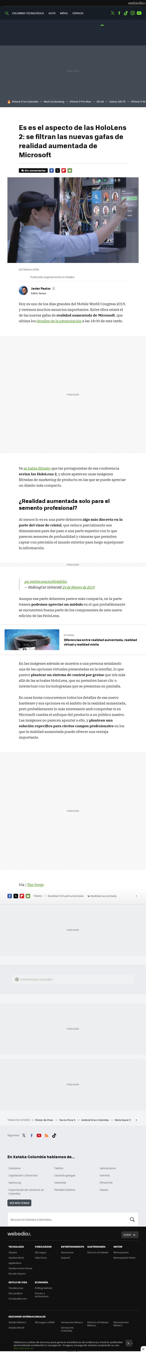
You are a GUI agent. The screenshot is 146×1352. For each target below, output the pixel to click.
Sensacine (67, 1252)
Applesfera (15, 1263)
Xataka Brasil (16, 1327)
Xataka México (17, 1322)
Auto (52, 13)
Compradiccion (18, 1298)
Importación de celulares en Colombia (26, 1191)
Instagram (132, 13)
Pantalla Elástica (64, 1190)
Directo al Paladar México (98, 1323)
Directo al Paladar (98, 1252)
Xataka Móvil (16, 1257)
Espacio (78, 13)
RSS (47, 1135)
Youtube (139, 13)
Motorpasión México (121, 1323)
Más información (24, 1348)
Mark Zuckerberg (54, 101)
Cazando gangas (64, 1175)
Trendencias (16, 1288)
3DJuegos (40, 1252)
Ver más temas (19, 1203)
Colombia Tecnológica (28, 13)
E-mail (69, 170)
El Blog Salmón (43, 1288)
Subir (127, 1234)
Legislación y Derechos (23, 1175)
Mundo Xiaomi (17, 1273)
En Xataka (69, 635)
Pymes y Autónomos (41, 1294)
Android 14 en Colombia (95, 1120)
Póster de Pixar (44, 1120)
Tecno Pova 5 (67, 1120)
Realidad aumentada (103, 896)
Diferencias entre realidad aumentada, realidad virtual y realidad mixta (100, 642)
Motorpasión (121, 1252)
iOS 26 (100, 101)
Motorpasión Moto (124, 1257)
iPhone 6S (106, 1182)
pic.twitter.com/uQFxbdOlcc (46, 581)
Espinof (65, 1257)
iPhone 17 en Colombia (25, 101)
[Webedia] (137, 3)
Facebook (119, 13)
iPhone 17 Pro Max (80, 101)
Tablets (58, 1168)
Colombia (60, 1182)
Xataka (13, 1252)
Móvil (64, 13)
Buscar (132, 1219)
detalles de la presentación (59, 321)
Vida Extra (41, 1257)
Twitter (112, 13)
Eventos (105, 1175)
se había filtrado (37, 468)
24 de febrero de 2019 (79, 587)
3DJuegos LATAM (45, 1322)
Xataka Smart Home (20, 1268)
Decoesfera (15, 1293)
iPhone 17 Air (138, 101)
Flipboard (63, 170)
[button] (43, 288)
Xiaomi (104, 1190)
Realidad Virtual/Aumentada (66, 896)
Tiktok (126, 13)
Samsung (15, 1182)
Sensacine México (72, 1322)
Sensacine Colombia (67, 1329)
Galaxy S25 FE (117, 101)
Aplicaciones (108, 1168)
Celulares (15, 1168)
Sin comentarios (35, 170)
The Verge (35, 884)
